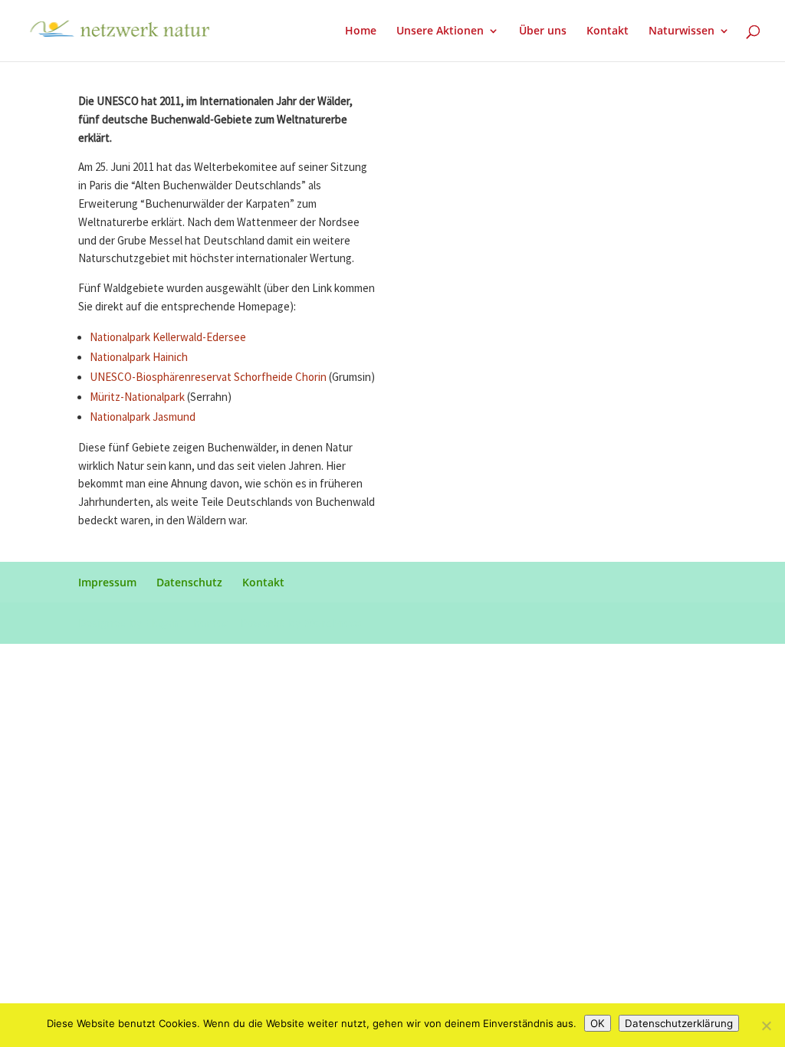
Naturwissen (681, 31)
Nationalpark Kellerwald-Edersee (168, 337)
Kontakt (607, 31)
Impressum (107, 582)
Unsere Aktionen (440, 31)
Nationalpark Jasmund (142, 417)
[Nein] (766, 1025)
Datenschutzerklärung (679, 1023)
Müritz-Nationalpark (137, 397)
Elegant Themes (186, 622)
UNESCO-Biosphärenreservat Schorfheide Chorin (208, 377)
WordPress (332, 622)
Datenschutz (189, 582)
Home (360, 31)
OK (597, 1023)
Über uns (543, 31)
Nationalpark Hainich (139, 357)
